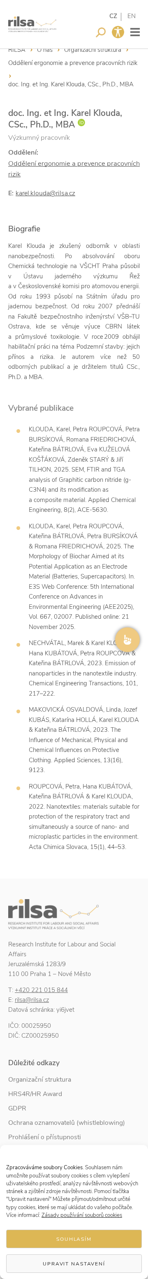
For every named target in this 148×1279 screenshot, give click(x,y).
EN (131, 16)
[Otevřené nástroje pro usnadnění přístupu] (118, 32)
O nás (45, 50)
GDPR (17, 1108)
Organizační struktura (92, 50)
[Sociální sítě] (127, 639)
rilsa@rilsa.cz (32, 1000)
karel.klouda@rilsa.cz (45, 193)
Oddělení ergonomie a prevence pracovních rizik (72, 63)
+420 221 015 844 (41, 990)
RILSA (16, 50)
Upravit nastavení (74, 1263)
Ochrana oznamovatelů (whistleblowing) (66, 1122)
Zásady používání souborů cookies (82, 1215)
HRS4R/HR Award (35, 1094)
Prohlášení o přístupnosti (44, 1137)
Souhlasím (74, 1239)
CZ (113, 16)
